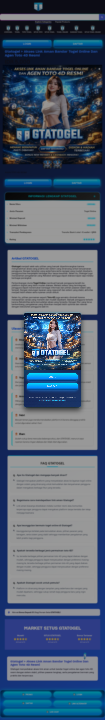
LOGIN (52, 377)
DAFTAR (52, 386)
